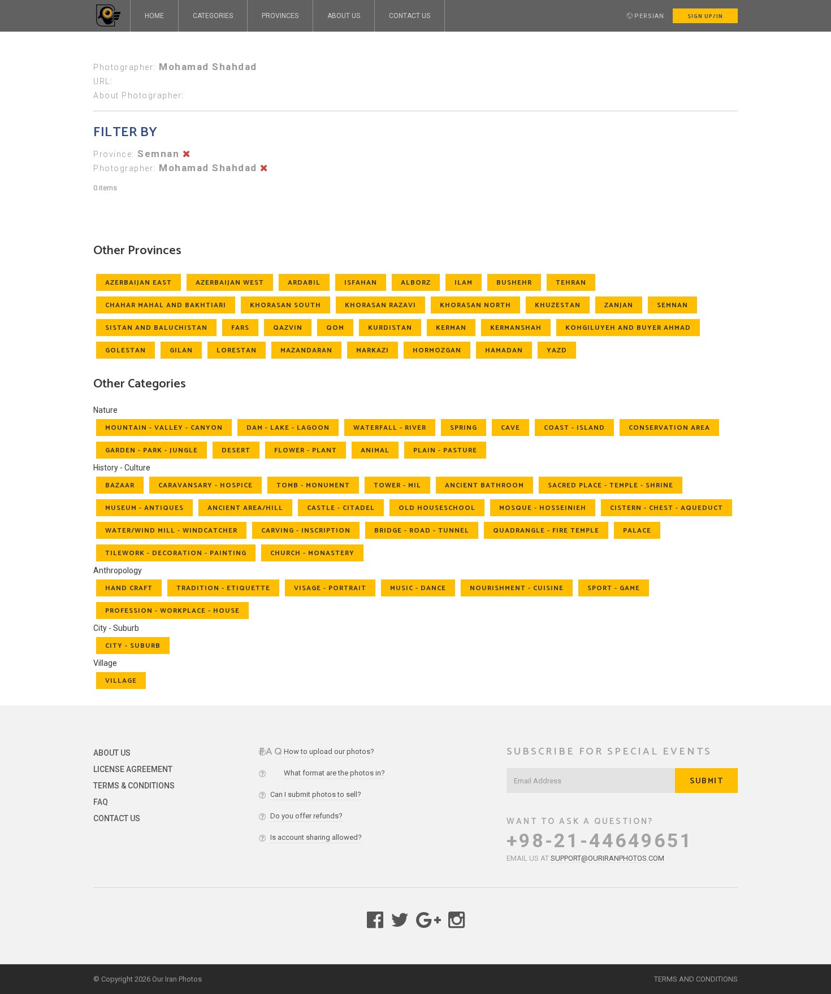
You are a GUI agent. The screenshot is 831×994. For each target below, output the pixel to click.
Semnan (672, 305)
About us (343, 16)
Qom (335, 327)
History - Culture (121, 467)
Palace (637, 530)
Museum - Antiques (144, 508)
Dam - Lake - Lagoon (288, 427)
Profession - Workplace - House (172, 610)
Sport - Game (613, 588)
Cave (510, 427)
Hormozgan (437, 350)
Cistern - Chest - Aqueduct (666, 508)
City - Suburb (116, 628)
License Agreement (132, 769)
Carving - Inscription (305, 530)
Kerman (451, 327)
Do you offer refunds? (306, 816)
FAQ (100, 801)
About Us (112, 752)
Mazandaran (306, 350)
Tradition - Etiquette (223, 588)
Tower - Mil (397, 485)
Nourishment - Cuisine (517, 588)
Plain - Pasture (445, 450)
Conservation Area (669, 427)
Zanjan (618, 305)
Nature (105, 410)
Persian (649, 16)
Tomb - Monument (313, 485)
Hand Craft (129, 588)
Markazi (372, 350)
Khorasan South (285, 305)
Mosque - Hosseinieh (542, 508)
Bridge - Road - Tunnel (421, 530)
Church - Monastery (312, 553)
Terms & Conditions (134, 785)
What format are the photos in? (334, 773)
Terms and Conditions (696, 979)
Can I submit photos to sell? (315, 794)
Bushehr (514, 282)
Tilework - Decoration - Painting (175, 553)
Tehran (571, 282)
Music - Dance (418, 588)
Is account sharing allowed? (316, 837)
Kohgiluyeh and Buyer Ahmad (628, 327)
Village (105, 663)
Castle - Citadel (341, 508)
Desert (236, 450)
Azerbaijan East (138, 282)
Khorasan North (475, 305)
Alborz (416, 282)
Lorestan (237, 350)
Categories (213, 16)
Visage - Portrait (330, 588)
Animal (375, 450)
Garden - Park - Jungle (151, 450)
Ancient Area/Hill (245, 508)
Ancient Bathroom (484, 485)
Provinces (280, 16)
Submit (706, 781)
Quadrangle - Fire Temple (546, 530)
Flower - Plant (305, 450)
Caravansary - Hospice (205, 485)
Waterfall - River (389, 427)
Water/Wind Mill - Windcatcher (171, 530)
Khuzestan (558, 305)
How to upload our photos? (329, 751)
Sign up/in (705, 16)
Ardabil (304, 282)
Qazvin (287, 327)
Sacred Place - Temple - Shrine (610, 485)
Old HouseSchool (437, 508)
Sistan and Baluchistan (156, 327)
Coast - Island (574, 427)
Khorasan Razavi (380, 305)
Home (154, 16)
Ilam (464, 282)
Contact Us (409, 16)
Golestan (125, 350)
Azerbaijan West (230, 282)
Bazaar (120, 485)
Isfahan (360, 282)
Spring (463, 427)
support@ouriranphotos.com (607, 858)
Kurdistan (390, 327)
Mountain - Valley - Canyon (164, 427)
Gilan (181, 350)
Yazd (557, 350)
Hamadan (504, 350)
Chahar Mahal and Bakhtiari (165, 305)
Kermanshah (516, 327)
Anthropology (117, 570)
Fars (240, 327)
